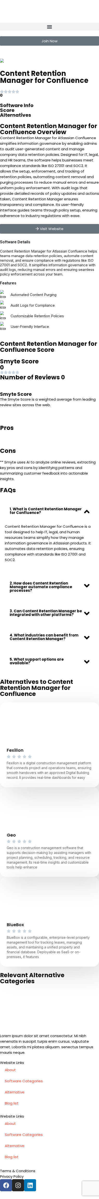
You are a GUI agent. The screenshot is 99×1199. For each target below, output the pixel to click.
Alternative (15, 1092)
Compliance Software (30, 61)
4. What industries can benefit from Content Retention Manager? (44, 637)
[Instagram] (18, 1185)
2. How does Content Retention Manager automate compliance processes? (41, 587)
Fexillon (15, 750)
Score (7, 110)
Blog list (12, 1103)
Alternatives (15, 115)
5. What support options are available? (37, 661)
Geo (11, 835)
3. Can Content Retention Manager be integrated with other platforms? (46, 612)
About (10, 1069)
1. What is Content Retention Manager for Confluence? (46, 510)
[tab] (49, 511)
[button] (49, 27)
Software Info (16, 105)
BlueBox (15, 925)
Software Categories (24, 1080)
